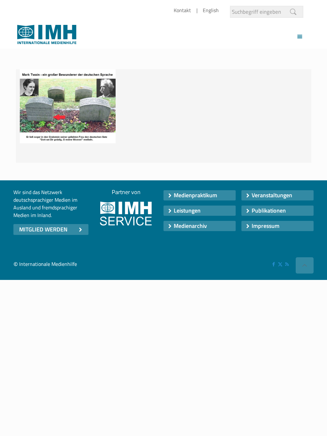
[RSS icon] (287, 264)
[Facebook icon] (273, 264)
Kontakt (182, 10)
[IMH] (46, 36)
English (211, 10)
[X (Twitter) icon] (280, 264)
